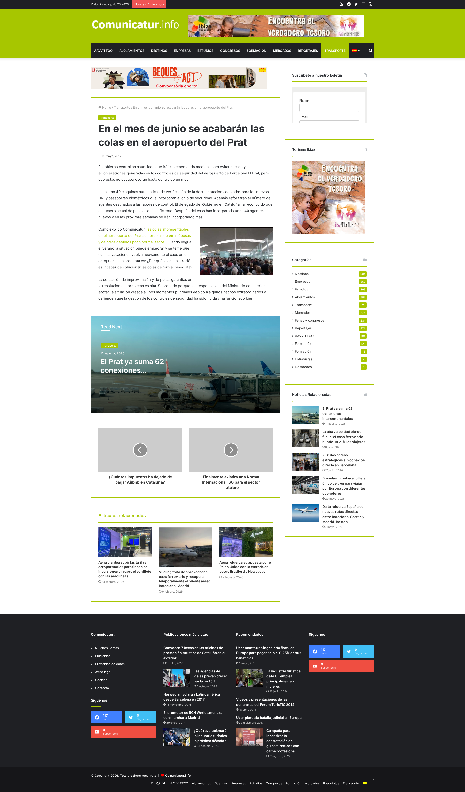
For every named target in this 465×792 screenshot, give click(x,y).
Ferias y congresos (309, 320)
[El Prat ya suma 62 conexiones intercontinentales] (305, 415)
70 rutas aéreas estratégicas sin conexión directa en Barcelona (343, 460)
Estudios (205, 51)
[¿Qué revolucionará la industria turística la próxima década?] (176, 737)
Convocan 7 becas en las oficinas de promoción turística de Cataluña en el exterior (194, 653)
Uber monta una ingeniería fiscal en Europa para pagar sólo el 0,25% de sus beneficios (268, 653)
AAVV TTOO (103, 51)
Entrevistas (303, 359)
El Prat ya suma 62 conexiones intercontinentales (132, 370)
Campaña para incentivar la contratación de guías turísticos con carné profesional (282, 741)
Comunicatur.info (178, 775)
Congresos (230, 51)
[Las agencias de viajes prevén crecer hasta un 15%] (176, 678)
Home (106, 107)
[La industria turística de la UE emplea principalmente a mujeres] (249, 678)
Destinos (159, 51)
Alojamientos (131, 51)
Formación (256, 51)
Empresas (182, 51)
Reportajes (308, 51)
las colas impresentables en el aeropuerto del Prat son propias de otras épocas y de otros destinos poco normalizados (144, 235)
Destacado (303, 367)
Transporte (335, 51)
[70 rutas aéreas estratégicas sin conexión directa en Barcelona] (305, 462)
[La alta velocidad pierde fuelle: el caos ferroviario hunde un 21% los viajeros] (305, 438)
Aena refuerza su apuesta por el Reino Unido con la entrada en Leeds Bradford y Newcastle (245, 566)
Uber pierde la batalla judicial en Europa (269, 717)
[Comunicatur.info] (135, 24)
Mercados (282, 51)
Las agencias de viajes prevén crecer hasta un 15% (210, 676)
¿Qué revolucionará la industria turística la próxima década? (210, 736)
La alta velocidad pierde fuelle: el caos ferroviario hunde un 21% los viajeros (343, 437)
